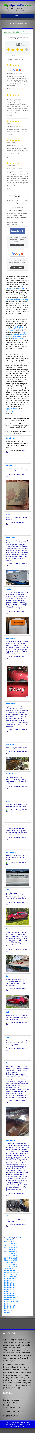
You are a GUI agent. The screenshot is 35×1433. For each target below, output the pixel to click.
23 (12, 1244)
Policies (12, 1424)
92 (5, 1267)
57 (7, 1255)
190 (14, 1309)
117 (5, 1276)
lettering (21, 288)
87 (7, 1265)
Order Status (9, 1422)
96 (14, 1267)
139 (8, 1286)
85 (16, 1263)
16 (9, 1242)
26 (5, 1245)
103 (5, 1270)
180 (8, 1305)
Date (22, 195)
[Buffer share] (25, 88)
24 (14, 1244)
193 (11, 1311)
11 (12, 1240)
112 (5, 1274)
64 (10, 1257)
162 (5, 1297)
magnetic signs (16, 335)
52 (9, 1253)
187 (5, 1309)
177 (11, 1303)
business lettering (16, 336)
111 (17, 1272)
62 (5, 1257)
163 (8, 1297)
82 (9, 1263)
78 (14, 1261)
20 (5, 1244)
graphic (12, 288)
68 (5, 1259)
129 (14, 1280)
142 (26, 200)
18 (13, 1242)
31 (16, 1245)
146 (5, 1290)
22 (9, 1244)
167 (8, 1299)
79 (16, 1261)
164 (11, 1297)
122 (5, 1278)
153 (14, 1292)
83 (12, 1263)
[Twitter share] (18, 88)
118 (8, 1276)
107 (5, 1272)
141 (22, 200)
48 (14, 1251)
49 (17, 1251)
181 (11, 1305)
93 (7, 1267)
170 (5, 1301)
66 (14, 1257)
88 (10, 1265)
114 (11, 1274)
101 (13, 1268)
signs (24, 333)
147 (8, 1290)
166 (5, 1299)
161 (14, 1295)
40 (10, 1249)
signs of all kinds (19, 338)
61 (16, 1255)
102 (15, 1268)
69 (7, 1259)
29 (12, 1245)
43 (16, 1249)
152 (11, 1292)
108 (8, 1272)
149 (14, 1290)
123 (8, 1278)
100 (10, 1268)
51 (7, 1253)
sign (23, 286)
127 (8, 1280)
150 (5, 1292)
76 (9, 1261)
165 (14, 1297)
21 (7, 1244)
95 (12, 1267)
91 (16, 1265)
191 (5, 1311)
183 (5, 1307)
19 (15, 1242)
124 (11, 1278)
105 (11, 1270)
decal (7, 288)
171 (8, 1301)
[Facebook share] (14, 88)
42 (14, 1249)
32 (5, 1247)
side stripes (10, 331)
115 (13, 1274)
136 (11, 1284)
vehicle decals (10, 329)
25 (16, 1244)
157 (14, 1293)
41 (12, 1249)
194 (14, 1311)
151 (8, 1292)
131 (8, 1282)
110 (14, 1272)
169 (14, 1299)
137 (14, 1284)
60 (14, 1255)
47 (12, 1251)
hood (21, 329)
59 (12, 1255)
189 (11, 1309)
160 (11, 1295)
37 (17, 1247)
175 (5, 1303)
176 (8, 1303)
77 (11, 1261)
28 (10, 1245)
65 (12, 1257)
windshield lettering (19, 327)
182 (14, 1305)
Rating (17, 196)
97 (17, 1267)
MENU (16, 16)
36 (14, 1247)
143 (8, 1288)
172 (11, 1301)
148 (11, 1290)
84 (14, 1263)
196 (8, 1313)
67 (17, 1257)
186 (14, 1307)
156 (11, 1293)
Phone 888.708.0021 (15, 1412)
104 (8, 1270)
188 (8, 1309)
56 (5, 1255)
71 (12, 1259)
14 (5, 1242)
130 (5, 1282)
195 (5, 1313)
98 (5, 1268)
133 (14, 1282)
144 (11, 1288)
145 (14, 1288)
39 (7, 1249)
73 (16, 1259)
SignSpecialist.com (12, 408)
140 (11, 1286)
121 (16, 1276)
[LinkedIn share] (22, 88)
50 (5, 1253)
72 (14, 1259)
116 (16, 1274)
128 (11, 1280)
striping (25, 300)
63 (7, 1257)
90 (14, 1265)
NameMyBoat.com (12, 412)
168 (11, 1299)
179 (5, 1305)
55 (16, 1253)
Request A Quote (10, 1416)
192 (8, 1311)
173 (14, 1301)
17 (11, 1242)
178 (14, 1303)
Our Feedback (20, 1422)
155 (8, 1293)
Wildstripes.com (11, 410)
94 (10, 1267)
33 (7, 1247)
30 (14, 1245)
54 (14, 1253)
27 (7, 1245)
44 (5, 1251)
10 (10, 1240)
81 (7, 1263)
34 (10, 1247)
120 (13, 1276)
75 (7, 1261)
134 (5, 1284)
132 (11, 1282)
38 (5, 1249)
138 (5, 1286)
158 (5, 1295)
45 (7, 1251)
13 (16, 1240)
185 (11, 1307)
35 (12, 1247)
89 (12, 1265)
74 (5, 1261)
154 (5, 1293)
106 (14, 1270)
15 (7, 1242)
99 (7, 1268)
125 (14, 1278)
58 (10, 1255)
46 (10, 1251)
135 (8, 1284)
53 (12, 1253)
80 (5, 1263)
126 (5, 1280)
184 (8, 1307)
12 (14, 1240)
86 (5, 1265)
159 (8, 1295)
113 (8, 1274)
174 (16, 1301)
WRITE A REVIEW (17, 245)
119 (10, 1276)
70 (10, 1259)
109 (11, 1272)
